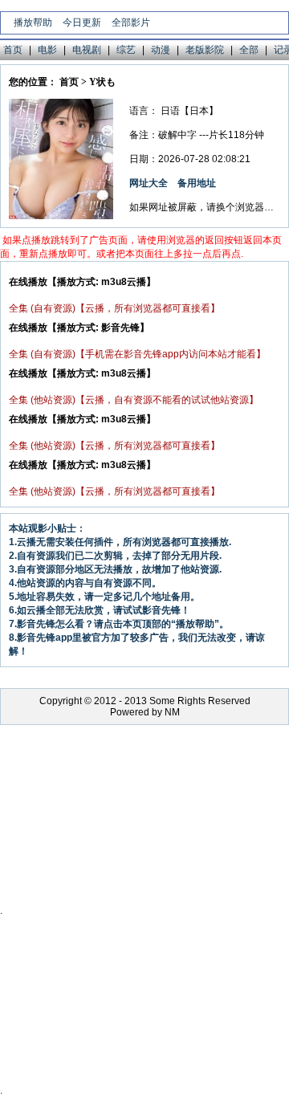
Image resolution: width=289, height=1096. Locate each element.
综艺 (126, 49)
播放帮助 (33, 22)
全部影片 (131, 22)
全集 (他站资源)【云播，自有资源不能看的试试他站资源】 (133, 399)
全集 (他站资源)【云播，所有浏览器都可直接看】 (114, 445)
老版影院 (204, 49)
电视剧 (86, 49)
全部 (248, 49)
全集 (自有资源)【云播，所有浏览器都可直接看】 (114, 308)
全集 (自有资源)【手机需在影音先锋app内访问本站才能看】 (137, 354)
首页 (12, 49)
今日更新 (82, 22)
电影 (47, 49)
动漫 (160, 49)
